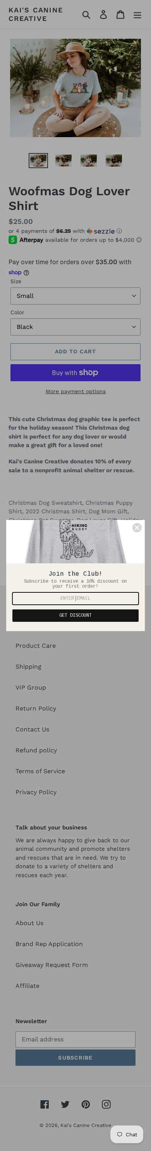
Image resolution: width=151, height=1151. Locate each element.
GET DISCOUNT (75, 615)
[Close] (137, 527)
